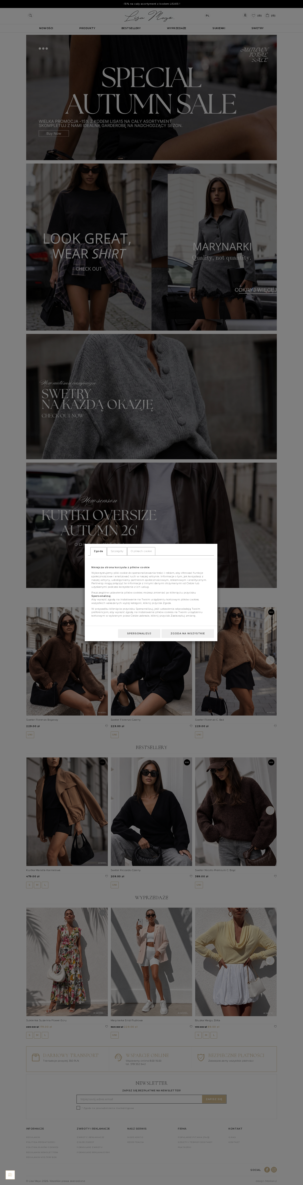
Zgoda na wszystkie (188, 633)
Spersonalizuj (139, 633)
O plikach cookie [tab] (141, 551)
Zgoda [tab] (98, 551)
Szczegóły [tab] (117, 551)
